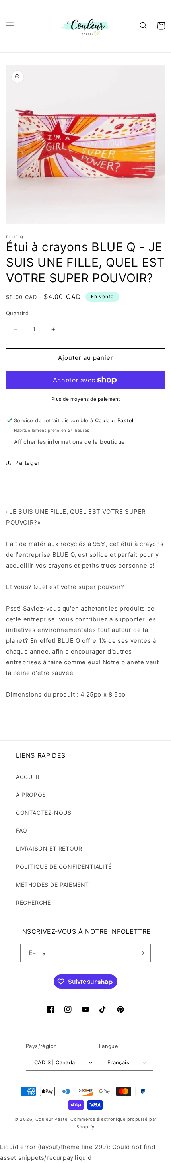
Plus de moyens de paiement (85, 399)
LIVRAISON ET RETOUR (49, 848)
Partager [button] (27, 462)
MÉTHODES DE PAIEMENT (52, 884)
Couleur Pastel (53, 1119)
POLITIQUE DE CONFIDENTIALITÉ (64, 866)
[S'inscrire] (141, 953)
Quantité (17, 313)
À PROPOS (31, 794)
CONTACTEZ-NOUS (43, 812)
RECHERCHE (33, 902)
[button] (10, 26)
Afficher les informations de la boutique (69, 441)
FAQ (21, 830)
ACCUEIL (28, 776)
